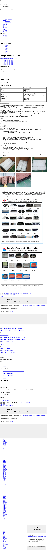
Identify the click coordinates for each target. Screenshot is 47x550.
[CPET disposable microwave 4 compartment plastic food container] (13, 337)
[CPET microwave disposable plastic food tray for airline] (11, 328)
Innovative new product (8, 373)
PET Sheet (7, 18)
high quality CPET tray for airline (8, 344)
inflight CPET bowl (5, 348)
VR (3, 25)
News (4, 26)
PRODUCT (5, 13)
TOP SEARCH (27, 402)
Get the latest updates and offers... (6, 359)
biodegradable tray (8, 19)
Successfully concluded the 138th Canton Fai (13, 371)
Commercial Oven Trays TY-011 (9, 294)
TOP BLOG (21, 402)
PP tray (6, 38)
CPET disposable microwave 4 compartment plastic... (13, 339)
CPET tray (7, 14)
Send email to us (3, 76)
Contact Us (5, 27)
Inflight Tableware (3, 296)
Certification (7, 21)
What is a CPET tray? (8, 375)
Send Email (2, 404)
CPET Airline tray (8, 46)
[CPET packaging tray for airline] (6, 350)
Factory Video (5, 24)
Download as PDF (10, 76)
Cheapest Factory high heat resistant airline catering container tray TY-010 (17, 293)
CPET (4, 378)
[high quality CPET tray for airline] (7, 341)
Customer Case (8, 22)
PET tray (6, 15)
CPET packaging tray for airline (8, 352)
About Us (4, 20)
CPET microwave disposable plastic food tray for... (12, 330)
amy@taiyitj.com (6, 400)
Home (4, 12)
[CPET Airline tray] (4, 332)
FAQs (6, 23)
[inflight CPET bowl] (4, 346)
